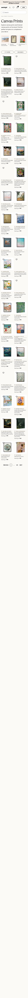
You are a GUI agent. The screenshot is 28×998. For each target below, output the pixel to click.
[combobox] (14, 12)
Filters (8, 52)
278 (17, 465)
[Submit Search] (3, 12)
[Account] (10, 7)
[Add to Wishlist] (3, 56)
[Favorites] (13, 7)
